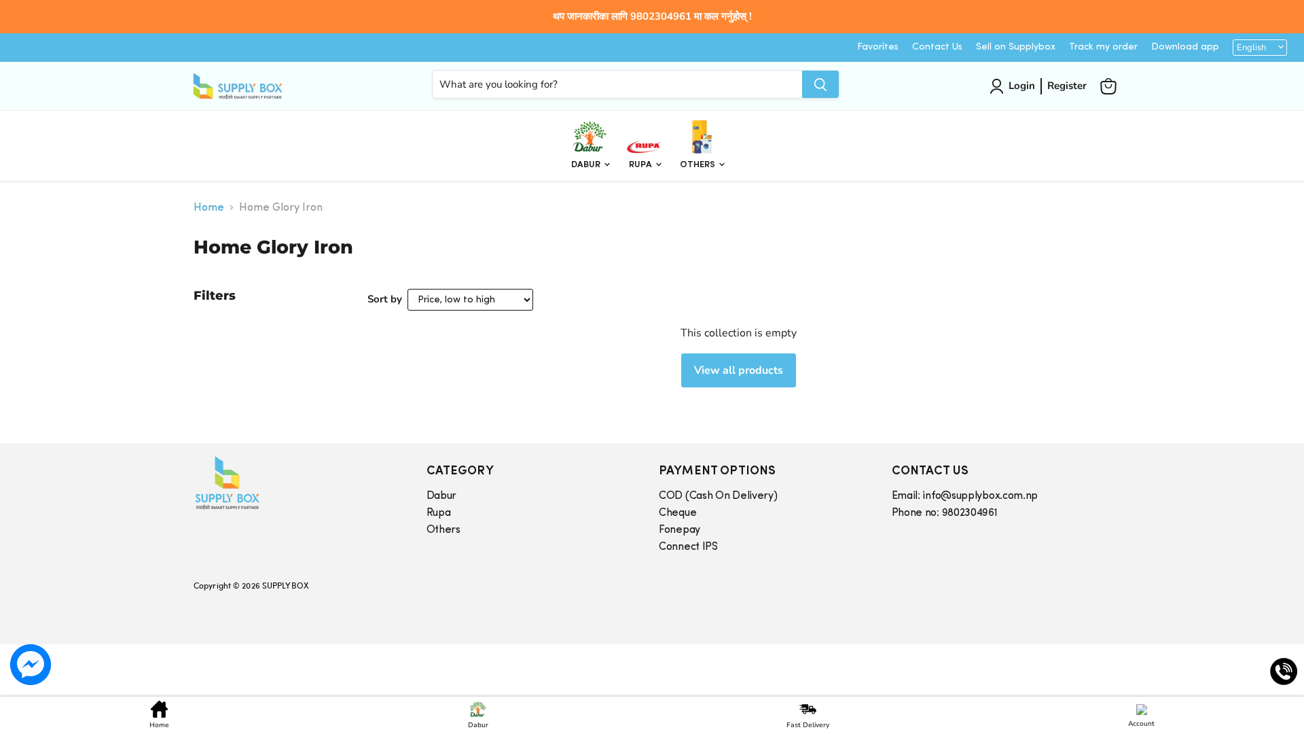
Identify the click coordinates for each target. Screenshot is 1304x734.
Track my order (1103, 47)
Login (1022, 85)
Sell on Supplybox (1015, 47)
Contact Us (937, 47)
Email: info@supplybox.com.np (965, 496)
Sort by (384, 299)
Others (698, 164)
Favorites (878, 47)
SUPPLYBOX (285, 585)
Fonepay (679, 530)
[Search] (820, 84)
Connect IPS (688, 547)
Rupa (641, 164)
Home (209, 208)
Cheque (677, 513)
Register (1067, 85)
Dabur (586, 164)
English (1251, 47)
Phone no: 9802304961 (945, 513)
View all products (738, 370)
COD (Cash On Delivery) (718, 496)
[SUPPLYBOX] (296, 483)
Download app (1185, 47)
